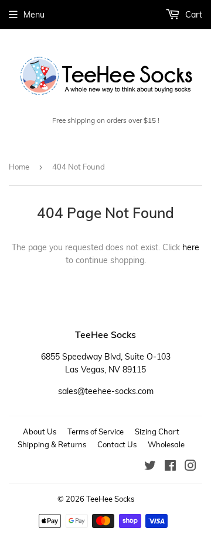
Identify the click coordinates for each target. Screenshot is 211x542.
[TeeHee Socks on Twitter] (150, 467)
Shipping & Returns (52, 444)
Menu (34, 14)
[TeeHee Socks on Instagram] (190, 467)
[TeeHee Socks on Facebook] (170, 467)
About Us (39, 431)
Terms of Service (95, 431)
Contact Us (117, 444)
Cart (192, 14)
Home (19, 166)
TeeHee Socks (110, 498)
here (190, 247)
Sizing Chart (157, 431)
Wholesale (166, 444)
